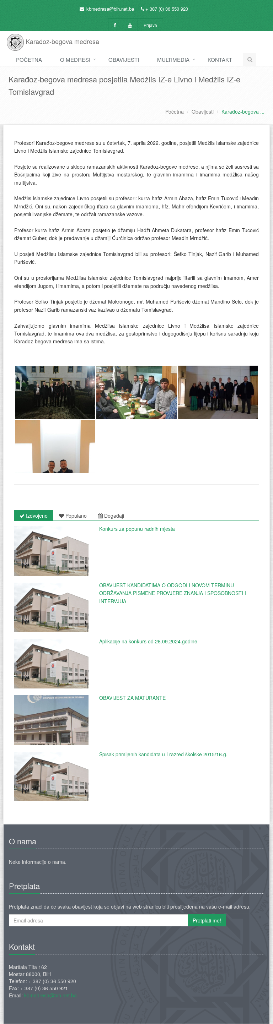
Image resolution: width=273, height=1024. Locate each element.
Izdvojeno (36, 515)
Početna (29, 59)
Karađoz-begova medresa (61, 41)
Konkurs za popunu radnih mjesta (137, 528)
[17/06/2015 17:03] (51, 776)
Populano (75, 515)
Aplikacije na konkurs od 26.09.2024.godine (148, 641)
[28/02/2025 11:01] (51, 551)
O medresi (75, 59)
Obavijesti (123, 59)
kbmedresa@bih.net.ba (110, 8)
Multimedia (173, 59)
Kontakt (220, 59)
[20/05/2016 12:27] (51, 720)
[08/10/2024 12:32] (51, 663)
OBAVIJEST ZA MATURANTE (132, 697)
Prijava (150, 25)
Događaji (113, 515)
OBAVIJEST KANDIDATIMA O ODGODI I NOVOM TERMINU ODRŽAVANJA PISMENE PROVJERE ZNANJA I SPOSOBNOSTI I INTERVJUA (172, 593)
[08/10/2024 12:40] (51, 607)
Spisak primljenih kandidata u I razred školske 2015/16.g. (163, 754)
